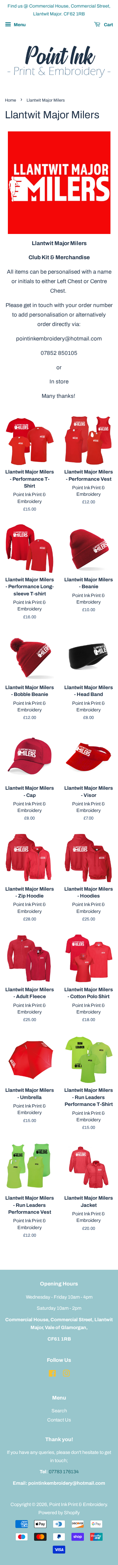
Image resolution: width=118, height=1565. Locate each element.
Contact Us (59, 1419)
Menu (19, 24)
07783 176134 (64, 1471)
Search (59, 1410)
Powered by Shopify (59, 1512)
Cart (108, 24)
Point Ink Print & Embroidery (78, 1504)
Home (10, 100)
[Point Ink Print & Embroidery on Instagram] (66, 1374)
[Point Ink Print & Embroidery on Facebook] (52, 1374)
